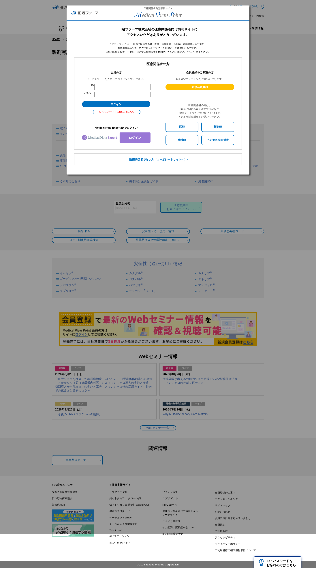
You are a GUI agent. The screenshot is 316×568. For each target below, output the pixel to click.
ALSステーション (119, 536)
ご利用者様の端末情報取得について (235, 550)
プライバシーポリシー (227, 543)
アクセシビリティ (225, 537)
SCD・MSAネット (119, 542)
